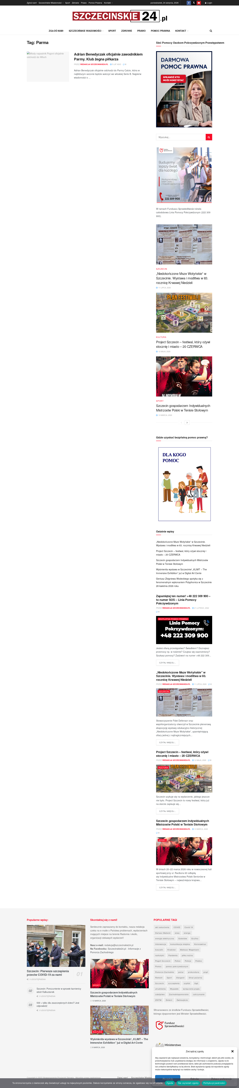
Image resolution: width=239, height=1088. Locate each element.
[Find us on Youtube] (199, 3)
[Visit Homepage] (119, 16)
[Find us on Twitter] (194, 3)
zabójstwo (160, 994)
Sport (67, 2)
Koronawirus (200, 944)
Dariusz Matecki (163, 933)
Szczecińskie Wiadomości (50, 2)
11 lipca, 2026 (200, 684)
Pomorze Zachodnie (164, 972)
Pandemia (173, 955)
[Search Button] (211, 31)
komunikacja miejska (180, 944)
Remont (158, 977)
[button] (232, 1051)
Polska (198, 961)
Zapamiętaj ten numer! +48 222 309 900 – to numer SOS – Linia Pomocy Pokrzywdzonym (183, 599)
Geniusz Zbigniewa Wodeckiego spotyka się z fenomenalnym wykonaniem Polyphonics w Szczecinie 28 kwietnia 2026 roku (184, 582)
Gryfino (194, 938)
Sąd (196, 983)
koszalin (159, 949)
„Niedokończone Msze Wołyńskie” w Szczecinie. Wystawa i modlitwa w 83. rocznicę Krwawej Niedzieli (182, 278)
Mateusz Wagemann (189, 949)
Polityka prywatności (214, 1083)
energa (187, 933)
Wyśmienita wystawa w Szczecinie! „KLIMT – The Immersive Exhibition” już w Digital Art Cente (119, 1040)
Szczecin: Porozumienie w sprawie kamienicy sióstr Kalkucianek (59, 990)
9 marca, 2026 (98, 1047)
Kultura (161, 337)
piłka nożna (187, 955)
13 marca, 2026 (201, 829)
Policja (188, 961)
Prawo (84, 2)
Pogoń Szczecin (162, 961)
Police (177, 961)
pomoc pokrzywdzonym (177, 966)
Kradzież (171, 949)
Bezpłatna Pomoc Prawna (173, 619)
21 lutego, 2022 (201, 608)
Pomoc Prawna (95, 2)
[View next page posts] (187, 422)
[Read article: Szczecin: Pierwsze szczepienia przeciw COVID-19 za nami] (56, 946)
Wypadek (174, 988)
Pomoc (158, 966)
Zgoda (169, 1083)
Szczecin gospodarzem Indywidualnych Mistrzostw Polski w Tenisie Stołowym (183, 407)
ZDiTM (158, 1000)
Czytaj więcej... (169, 662)
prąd (206, 972)
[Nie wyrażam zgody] (235, 1083)
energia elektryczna (164, 938)
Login (209, 2)
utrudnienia (160, 988)
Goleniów (182, 938)
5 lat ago (116, 64)
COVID (177, 927)
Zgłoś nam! (32, 2)
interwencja (160, 944)
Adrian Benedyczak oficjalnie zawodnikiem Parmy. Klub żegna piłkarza (108, 56)
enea (177, 933)
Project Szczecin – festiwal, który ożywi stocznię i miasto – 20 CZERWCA (183, 344)
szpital (187, 983)
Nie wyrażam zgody (188, 1083)
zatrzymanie (199, 994)
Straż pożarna (195, 977)
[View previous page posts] (181, 422)
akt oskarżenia (162, 927)
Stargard (180, 977)
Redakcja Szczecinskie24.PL (94, 64)
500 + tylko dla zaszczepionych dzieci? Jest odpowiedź (58, 1004)
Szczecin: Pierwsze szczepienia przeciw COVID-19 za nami (48, 973)
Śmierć (169, 1000)
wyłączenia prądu (191, 988)
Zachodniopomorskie (179, 994)
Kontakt (107, 2)
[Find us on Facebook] (189, 3)
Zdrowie (75, 2)
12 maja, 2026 (200, 760)
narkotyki (159, 955)
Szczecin (161, 269)
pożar (181, 972)
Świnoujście (182, 1000)
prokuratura (193, 972)
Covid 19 (189, 927)
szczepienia (173, 983)
